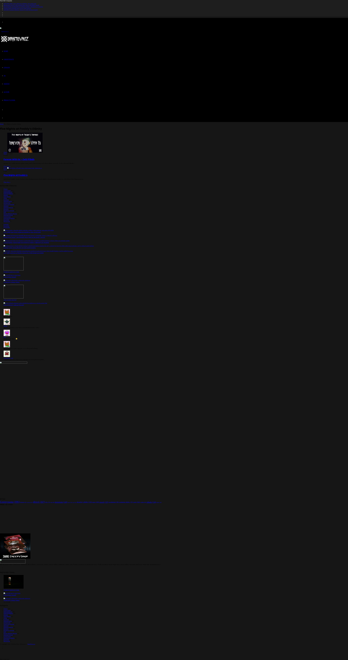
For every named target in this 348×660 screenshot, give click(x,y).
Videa (5, 198)
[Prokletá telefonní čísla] (14, 270)
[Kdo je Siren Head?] (12, 275)
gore (52, 502)
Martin (5, 326)
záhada (151, 502)
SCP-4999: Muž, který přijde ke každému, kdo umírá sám (20, 3)
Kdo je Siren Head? (10, 277)
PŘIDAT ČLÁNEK (9, 100)
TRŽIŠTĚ (7, 84)
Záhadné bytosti (8, 215)
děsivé (39, 502)
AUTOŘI (6, 92)
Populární (6, 226)
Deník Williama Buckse (10, 213)
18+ (5, 75)
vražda (143, 502)
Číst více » (7, 166)
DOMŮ (6, 51)
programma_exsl (8, 358)
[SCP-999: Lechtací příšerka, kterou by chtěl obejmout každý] (38, 251)
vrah (136, 502)
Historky (6, 209)
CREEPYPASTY (9, 59)
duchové (30, 502)
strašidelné (114, 502)
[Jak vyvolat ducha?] (14, 298)
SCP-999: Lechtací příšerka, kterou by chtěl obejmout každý (21, 10)
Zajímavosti (7, 203)
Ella (5, 337)
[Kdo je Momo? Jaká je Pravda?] (25, 303)
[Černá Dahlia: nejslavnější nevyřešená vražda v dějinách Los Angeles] (37, 240)
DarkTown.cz (31, 644)
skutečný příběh (84, 502)
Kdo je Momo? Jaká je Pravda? (14, 305)
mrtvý (70, 502)
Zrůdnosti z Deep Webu (11, 282)
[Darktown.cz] (4, 31)
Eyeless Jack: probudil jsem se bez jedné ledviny (17, 8)
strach (104, 502)
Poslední (6, 224)
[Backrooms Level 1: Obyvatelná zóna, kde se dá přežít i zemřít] (30, 235)
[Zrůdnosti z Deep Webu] (17, 280)
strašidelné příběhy (126, 502)
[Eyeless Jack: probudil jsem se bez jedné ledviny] (49, 246)
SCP (5, 212)
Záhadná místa (8, 201)
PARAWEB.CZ (8, 192)
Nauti (5, 153)
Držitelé (23, 502)
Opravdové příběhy (9, 218)
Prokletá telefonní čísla (11, 272)
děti (47, 502)
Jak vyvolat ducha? (10, 300)
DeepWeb (6, 220)
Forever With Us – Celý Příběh (19, 159)
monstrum (61, 502)
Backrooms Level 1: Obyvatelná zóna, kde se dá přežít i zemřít (21, 5)
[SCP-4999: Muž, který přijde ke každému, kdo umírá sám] (29, 230)
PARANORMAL (8, 193)
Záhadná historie (8, 207)
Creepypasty (7, 190)
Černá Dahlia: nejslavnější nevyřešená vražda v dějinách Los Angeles (23, 6)
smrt (95, 502)
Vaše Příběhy (7, 196)
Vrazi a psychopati (9, 204)
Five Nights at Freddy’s (15, 175)
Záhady (6, 195)
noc (74, 502)
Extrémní (6, 200)
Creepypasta (7, 217)
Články (6, 189)
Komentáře (7, 227)
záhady (158, 502)
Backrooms (7, 221)
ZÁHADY (7, 67)
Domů (2, 124)
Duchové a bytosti (9, 210)
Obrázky (6, 206)
